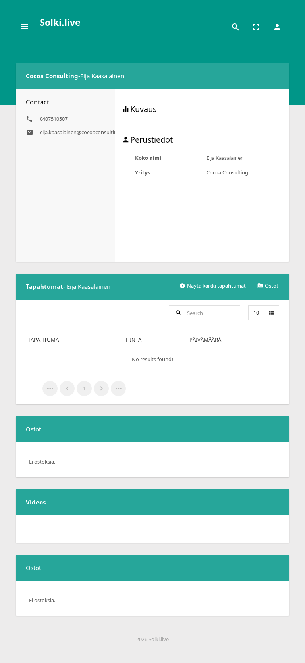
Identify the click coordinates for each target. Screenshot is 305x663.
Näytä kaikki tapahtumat (216, 285)
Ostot (271, 285)
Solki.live (60, 22)
